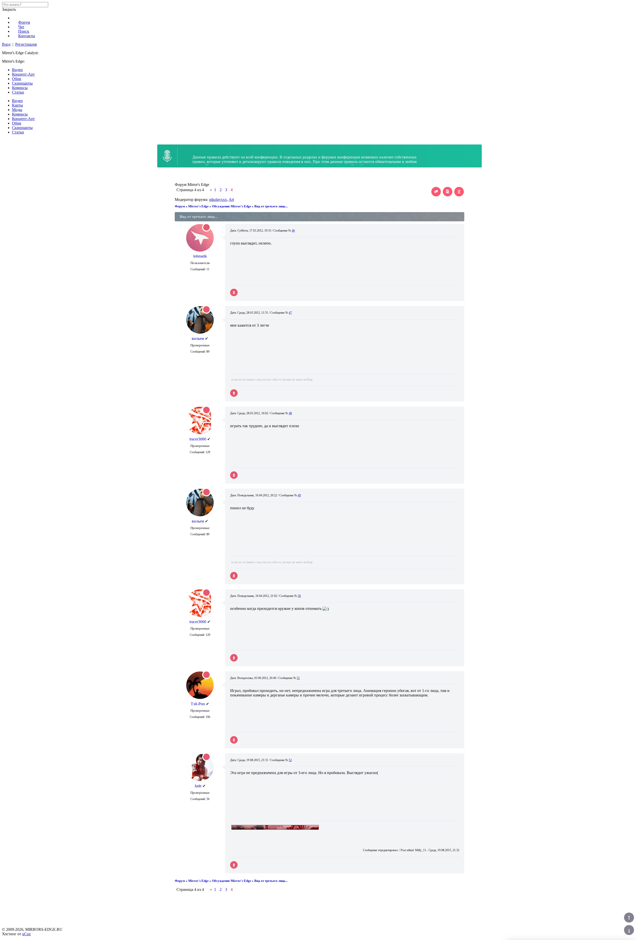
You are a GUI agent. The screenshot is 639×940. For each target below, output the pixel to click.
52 (290, 760)
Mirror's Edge (198, 206)
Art (231, 199)
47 (290, 312)
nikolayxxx (218, 199)
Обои (16, 79)
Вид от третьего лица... (271, 206)
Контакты (26, 36)
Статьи (18, 92)
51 (298, 678)
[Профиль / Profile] (234, 292)
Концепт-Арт (23, 74)
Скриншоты (22, 83)
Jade (197, 786)
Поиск (23, 31)
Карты (17, 105)
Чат (21, 27)
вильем (198, 338)
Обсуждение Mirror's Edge (231, 206)
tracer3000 (197, 439)
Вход (6, 44)
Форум (24, 22)
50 (299, 596)
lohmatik (200, 256)
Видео (17, 70)
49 (299, 495)
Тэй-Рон (198, 704)
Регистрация (26, 44)
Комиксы (20, 88)
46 (293, 230)
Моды (17, 110)
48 (290, 413)
